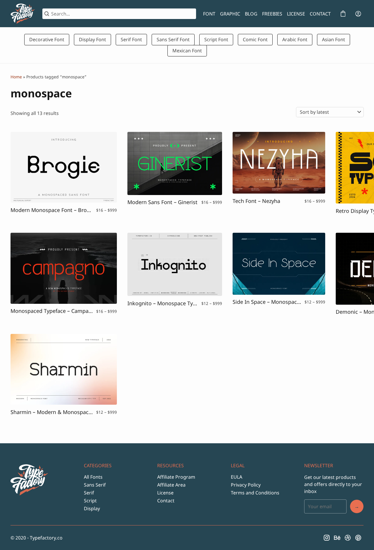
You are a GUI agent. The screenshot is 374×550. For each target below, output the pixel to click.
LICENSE (296, 14)
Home (16, 77)
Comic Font (255, 39)
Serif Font (131, 39)
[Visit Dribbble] (347, 537)
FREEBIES (272, 14)
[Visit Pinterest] (358, 537)
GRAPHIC (230, 14)
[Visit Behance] (337, 537)
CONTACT (320, 14)
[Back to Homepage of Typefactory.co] (23, 13)
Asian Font (333, 39)
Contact (165, 500)
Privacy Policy (246, 485)
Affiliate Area (171, 485)
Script (90, 500)
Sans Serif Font (173, 39)
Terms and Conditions (255, 492)
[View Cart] (343, 13)
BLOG (251, 14)
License (165, 492)
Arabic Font (294, 39)
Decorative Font (46, 39)
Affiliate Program (176, 477)
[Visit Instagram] (326, 537)
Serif (89, 492)
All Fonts (93, 477)
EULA (236, 477)
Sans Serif (95, 485)
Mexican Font (187, 50)
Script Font (216, 39)
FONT (209, 14)
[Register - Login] (358, 13)
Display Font (92, 39)
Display (92, 508)
